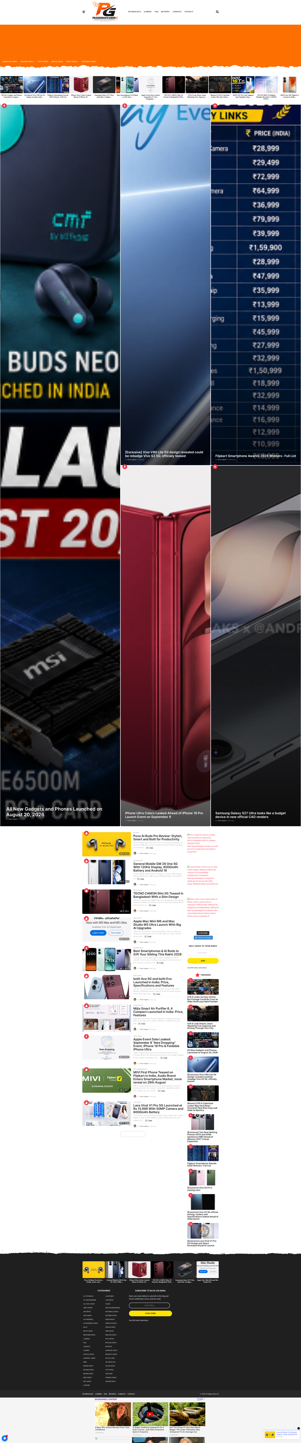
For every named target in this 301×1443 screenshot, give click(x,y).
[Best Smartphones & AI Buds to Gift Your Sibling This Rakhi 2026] (106, 959)
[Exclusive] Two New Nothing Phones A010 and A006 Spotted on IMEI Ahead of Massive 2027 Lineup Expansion (202, 1137)
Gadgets (177, 12)
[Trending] (4, 105)
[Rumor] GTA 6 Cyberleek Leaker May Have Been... (220, 96)
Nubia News (110, 1319)
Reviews (165, 12)
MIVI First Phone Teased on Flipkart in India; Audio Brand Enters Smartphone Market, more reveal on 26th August (157, 1077)
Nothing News (89, 61)
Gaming (148, 12)
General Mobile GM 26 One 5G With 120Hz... (117, 1281)
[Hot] (86, 833)
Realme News (110, 1343)
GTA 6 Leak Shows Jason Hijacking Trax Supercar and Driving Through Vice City (201, 1025)
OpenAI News (110, 1327)
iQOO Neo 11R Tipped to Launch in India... (290, 96)
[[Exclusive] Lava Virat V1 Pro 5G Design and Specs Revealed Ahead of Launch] (203, 1231)
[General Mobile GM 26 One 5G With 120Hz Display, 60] (203, 881)
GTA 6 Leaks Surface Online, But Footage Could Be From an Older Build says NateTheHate (202, 999)
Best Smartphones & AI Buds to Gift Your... (127, 96)
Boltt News (137, 975)
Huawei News (88, 1370)
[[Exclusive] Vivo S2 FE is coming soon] (203, 1178)
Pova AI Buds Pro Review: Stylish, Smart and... (93, 1281)
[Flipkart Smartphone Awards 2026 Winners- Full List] (203, 1153)
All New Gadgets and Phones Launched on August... (11, 96)
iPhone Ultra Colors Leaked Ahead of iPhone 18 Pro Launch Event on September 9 (164, 815)
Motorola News (111, 1312)
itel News (87, 1381)
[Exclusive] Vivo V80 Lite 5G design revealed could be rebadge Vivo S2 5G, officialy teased (164, 454)
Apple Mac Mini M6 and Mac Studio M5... (207, 1281)
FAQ (156, 12)
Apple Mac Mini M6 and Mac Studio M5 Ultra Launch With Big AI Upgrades (157, 924)
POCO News (109, 1339)
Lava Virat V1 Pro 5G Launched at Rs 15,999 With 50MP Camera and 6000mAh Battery (158, 1109)
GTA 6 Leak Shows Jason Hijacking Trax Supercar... (196, 96)
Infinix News (88, 1374)
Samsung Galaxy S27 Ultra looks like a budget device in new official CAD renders (250, 815)
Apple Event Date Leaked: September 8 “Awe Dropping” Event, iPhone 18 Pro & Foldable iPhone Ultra (156, 1044)
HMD (85, 1362)
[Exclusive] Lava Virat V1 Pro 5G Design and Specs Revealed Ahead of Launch (201, 1243)
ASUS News (87, 1315)
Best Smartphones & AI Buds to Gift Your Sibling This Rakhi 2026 (157, 952)
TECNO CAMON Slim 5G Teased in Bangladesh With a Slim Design (158, 895)
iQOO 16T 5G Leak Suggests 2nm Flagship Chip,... (243, 96)
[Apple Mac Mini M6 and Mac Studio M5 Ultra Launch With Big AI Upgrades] (106, 929)
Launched (109, 1296)
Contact (188, 12)
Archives (87, 1312)
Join (203, 961)
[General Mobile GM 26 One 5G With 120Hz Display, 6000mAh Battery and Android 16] (106, 872)
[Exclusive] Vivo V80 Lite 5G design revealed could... (34, 96)
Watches (108, 1374)
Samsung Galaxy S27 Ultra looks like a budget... (104, 96)
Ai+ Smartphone (89, 1300)
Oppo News (71, 61)
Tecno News (137, 890)
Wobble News (110, 1377)
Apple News (57, 61)
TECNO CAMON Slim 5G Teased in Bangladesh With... (173, 96)
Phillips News (110, 1335)
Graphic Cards (89, 1358)
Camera (86, 1339)
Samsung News (9, 61)
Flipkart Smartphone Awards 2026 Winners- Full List (58, 96)
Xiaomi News (26, 61)
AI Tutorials (88, 1296)
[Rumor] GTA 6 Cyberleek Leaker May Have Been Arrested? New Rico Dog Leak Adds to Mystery (202, 1106)
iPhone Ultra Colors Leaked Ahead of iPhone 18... (81, 96)
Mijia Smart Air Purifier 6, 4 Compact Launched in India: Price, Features (158, 1012)
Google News (88, 1354)
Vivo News (43, 61)
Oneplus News (111, 1323)
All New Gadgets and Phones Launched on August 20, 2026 (54, 811)
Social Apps (110, 1358)
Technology (134, 12)
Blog (85, 1327)
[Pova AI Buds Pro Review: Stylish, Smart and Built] (203, 849)
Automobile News (90, 1323)
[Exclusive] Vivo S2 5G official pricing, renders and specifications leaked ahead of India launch (202, 1215)
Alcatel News (89, 1304)
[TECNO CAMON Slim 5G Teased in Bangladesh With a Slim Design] (106, 902)
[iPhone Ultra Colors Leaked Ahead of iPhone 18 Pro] (203, 913)
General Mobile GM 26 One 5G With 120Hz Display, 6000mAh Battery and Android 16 (155, 867)
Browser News (89, 1335)
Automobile (88, 1319)
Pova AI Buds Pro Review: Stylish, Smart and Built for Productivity (157, 837)
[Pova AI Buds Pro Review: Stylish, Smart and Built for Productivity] (106, 844)
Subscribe (150, 1313)
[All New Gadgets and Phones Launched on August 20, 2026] (203, 1040)
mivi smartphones (140, 1069)
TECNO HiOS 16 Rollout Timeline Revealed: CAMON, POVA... (266, 97)
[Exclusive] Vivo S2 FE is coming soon (199, 1188)
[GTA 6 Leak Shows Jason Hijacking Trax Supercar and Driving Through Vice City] (203, 1013)
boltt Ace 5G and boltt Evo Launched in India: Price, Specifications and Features (153, 982)
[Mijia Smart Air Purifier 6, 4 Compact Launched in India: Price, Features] (106, 1018)
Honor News (88, 1366)
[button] (83, 11)
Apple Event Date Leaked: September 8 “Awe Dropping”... (150, 97)
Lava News (137, 1102)
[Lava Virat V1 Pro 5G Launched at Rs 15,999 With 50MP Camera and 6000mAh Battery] (106, 1114)
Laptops (86, 1385)
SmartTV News (111, 1354)
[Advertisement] (150, 41)
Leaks (107, 1304)
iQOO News (87, 1377)
